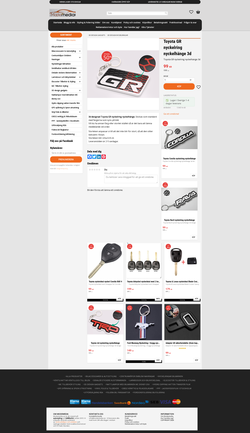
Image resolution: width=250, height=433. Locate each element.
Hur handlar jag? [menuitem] (132, 27)
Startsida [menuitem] (57, 22)
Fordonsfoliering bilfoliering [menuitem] (63, 134)
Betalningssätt (130, 416)
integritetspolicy (62, 168)
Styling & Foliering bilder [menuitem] (88, 22)
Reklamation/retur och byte (135, 424)
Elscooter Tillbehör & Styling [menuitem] (63, 81)
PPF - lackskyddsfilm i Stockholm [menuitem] (65, 121)
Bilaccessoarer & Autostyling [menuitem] (64, 51)
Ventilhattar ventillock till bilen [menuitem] (64, 68)
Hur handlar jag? (167, 418)
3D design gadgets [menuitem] (59, 90)
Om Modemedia (167, 416)
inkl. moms (71, 40)
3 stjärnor (94, 169)
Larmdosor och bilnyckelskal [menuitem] (63, 77)
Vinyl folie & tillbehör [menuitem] (60, 112)
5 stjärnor (99, 169)
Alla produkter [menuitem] (57, 46)
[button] (192, 12)
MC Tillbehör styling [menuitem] (60, 86)
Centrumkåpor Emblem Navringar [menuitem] (61, 57)
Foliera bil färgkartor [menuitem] (60, 129)
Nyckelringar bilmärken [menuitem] (61, 64)
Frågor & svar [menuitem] (190, 22)
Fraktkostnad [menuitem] (175, 22)
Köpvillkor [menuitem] (147, 22)
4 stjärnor (97, 169)
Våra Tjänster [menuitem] (147, 27)
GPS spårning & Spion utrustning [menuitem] (65, 107)
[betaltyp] (125, 402)
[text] (182, 66)
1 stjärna (90, 169)
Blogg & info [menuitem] (69, 22)
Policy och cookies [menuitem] (131, 22)
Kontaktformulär (95, 416)
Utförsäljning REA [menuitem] (59, 125)
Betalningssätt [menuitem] (161, 22)
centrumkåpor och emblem (66, 422)
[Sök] (166, 13)
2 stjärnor (92, 169)
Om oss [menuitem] (105, 22)
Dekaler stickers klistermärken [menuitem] (64, 72)
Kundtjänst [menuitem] (116, 22)
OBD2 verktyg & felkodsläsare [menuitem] (64, 116)
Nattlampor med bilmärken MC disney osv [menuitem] (65, 97)
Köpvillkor (129, 420)
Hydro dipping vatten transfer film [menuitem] (66, 103)
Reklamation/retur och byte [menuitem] (109, 27)
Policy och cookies (132, 422)
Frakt (127, 418)
